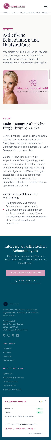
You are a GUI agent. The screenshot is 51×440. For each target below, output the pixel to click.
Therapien (7, 352)
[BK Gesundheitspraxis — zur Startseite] (14, 6)
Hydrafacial (7, 374)
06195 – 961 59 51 (27, 281)
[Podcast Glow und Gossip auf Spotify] (13, 335)
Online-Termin (8, 360)
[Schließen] (45, 401)
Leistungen (7, 356)
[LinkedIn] (17, 335)
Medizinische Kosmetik (12, 389)
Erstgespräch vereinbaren (25, 273)
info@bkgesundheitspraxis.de (15, 330)
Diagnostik (7, 348)
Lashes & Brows (9, 385)
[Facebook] (4, 335)
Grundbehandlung (10, 381)
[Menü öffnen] (46, 6)
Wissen (14, 13)
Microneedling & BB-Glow (13, 378)
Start (6, 13)
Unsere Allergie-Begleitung (19, 429)
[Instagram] (8, 335)
